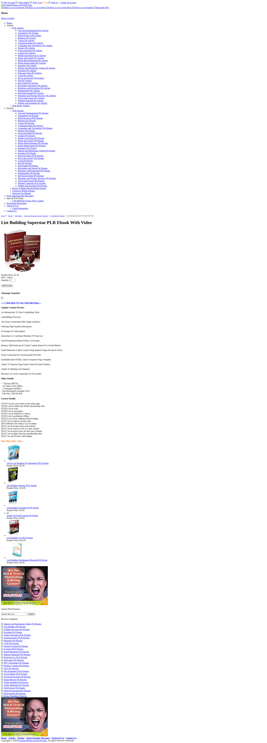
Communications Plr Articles (30, 43)
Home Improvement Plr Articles (32, 63)
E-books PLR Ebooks (13, 649)
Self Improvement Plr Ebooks (31, 176)
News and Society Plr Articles (31, 78)
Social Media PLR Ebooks (15, 674)
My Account (9, 2)
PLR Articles (18, 28)
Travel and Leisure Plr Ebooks (31, 181)
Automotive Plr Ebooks (28, 116)
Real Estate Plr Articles (28, 83)
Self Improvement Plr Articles (31, 93)
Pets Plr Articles (25, 80)
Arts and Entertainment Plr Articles (33, 30)
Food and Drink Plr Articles (30, 50)
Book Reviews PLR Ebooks (30, 118)
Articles (12, 738)
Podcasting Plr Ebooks (14, 660)
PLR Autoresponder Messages (20, 196)
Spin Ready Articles (21, 105)
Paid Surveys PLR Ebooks (15, 657)
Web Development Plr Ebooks (17, 691)
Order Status (23, 2)
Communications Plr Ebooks (30, 126)
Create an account (68, 2)
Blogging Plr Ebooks (13, 640)
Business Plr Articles (27, 38)
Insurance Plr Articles (27, 65)
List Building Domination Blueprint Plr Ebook (27, 560)
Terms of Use (12, 206)
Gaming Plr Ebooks (26, 136)
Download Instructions (17, 203)
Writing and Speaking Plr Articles (32, 103)
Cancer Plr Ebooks (26, 123)
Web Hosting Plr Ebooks (15, 693)
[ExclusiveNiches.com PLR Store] (16, 5)
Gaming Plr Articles (26, 53)
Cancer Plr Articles (26, 40)
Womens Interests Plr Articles (31, 100)
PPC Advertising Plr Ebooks (16, 663)
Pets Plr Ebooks (25, 163)
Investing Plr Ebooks (27, 153)
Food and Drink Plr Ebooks (30, 133)
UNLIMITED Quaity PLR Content (28, 201)
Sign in (54, 2)
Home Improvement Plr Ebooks (32, 146)
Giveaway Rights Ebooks (23, 191)
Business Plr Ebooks (27, 121)
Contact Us (12, 211)
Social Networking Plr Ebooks (17, 677)
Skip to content (7, 18)
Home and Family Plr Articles (31, 58)
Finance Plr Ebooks (26, 131)
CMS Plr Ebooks (11, 643)
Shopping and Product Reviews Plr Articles (37, 95)
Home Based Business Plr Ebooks (33, 143)
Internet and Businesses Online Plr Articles (36, 68)
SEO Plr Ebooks (11, 668)
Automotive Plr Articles (28, 33)
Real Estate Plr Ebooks (28, 166)
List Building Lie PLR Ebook (20, 538)
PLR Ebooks (18, 111)
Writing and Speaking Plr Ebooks (32, 186)
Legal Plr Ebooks (25, 161)
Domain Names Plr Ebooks (16, 646)
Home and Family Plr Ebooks (31, 141)
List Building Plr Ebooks (57, 216)
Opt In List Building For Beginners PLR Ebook (28, 463)
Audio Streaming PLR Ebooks (17, 635)
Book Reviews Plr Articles (29, 35)
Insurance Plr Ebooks (27, 148)
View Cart (37, 2)
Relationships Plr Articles (29, 90)
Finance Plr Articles (26, 48)
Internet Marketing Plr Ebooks (17, 654)
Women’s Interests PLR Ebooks (32, 183)
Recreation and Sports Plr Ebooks (32, 168)
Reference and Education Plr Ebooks (34, 171)
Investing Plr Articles (27, 70)
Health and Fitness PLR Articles (32, 55)
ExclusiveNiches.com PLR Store (32, 740)
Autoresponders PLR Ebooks (17, 638)
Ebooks (10, 216)
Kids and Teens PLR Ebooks (30, 156)
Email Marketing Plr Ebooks (16, 652)
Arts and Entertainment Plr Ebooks (33, 113)
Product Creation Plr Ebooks (16, 666)
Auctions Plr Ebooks (13, 632)
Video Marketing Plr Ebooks (16, 685)
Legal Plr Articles (25, 75)
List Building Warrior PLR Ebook (22, 485)
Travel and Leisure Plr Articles (31, 98)
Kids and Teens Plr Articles (30, 73)
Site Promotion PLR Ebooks (16, 671)
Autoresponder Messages (38, 738)
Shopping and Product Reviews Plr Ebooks (37, 178)
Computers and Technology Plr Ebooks (35, 128)
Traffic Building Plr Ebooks (16, 682)
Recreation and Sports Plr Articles (32, 85)
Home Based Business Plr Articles (33, 60)
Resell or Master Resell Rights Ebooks (29, 188)
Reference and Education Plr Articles (34, 88)
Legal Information (20, 208)
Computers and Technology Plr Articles (35, 45)
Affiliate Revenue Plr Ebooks (17, 629)
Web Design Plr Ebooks (14, 688)
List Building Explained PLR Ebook (23, 508)
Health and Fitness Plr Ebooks (31, 138)
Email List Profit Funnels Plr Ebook (22, 515)
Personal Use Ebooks (21, 193)
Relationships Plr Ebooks (29, 173)
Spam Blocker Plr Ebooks (15, 679)
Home (9, 23)
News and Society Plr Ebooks (31, 158)
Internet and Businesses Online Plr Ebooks (36, 151)
